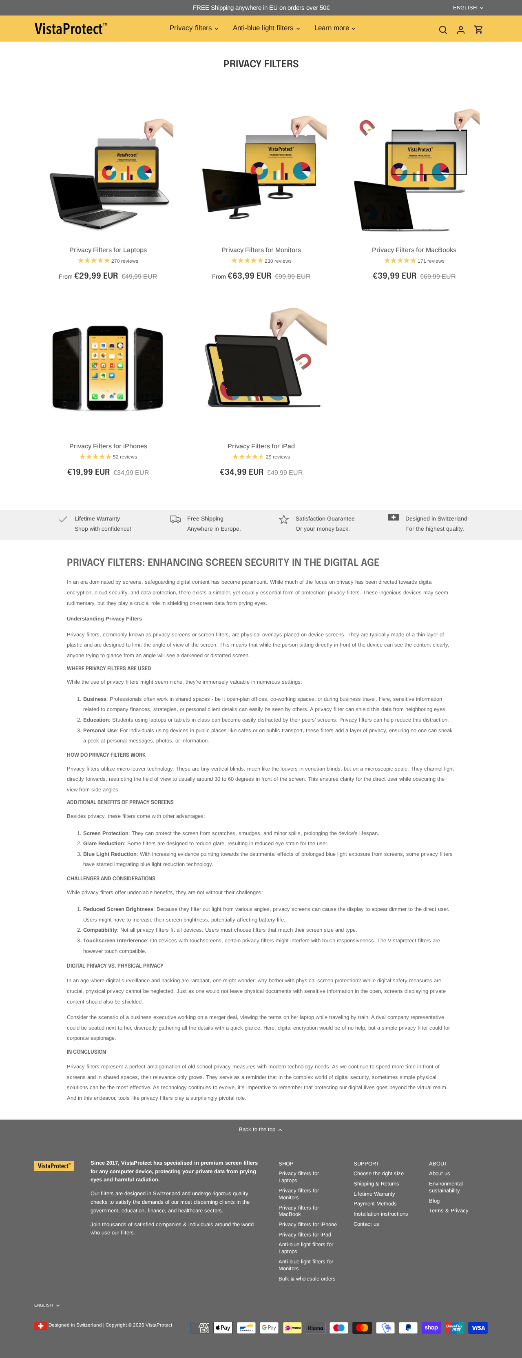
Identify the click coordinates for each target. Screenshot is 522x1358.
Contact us (366, 1224)
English (465, 7)
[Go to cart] (479, 29)
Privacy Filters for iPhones (108, 446)
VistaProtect (159, 1324)
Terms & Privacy (449, 1210)
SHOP (286, 1164)
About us (439, 1173)
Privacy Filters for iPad (261, 446)
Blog (434, 1201)
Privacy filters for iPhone (308, 1224)
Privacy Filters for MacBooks (414, 249)
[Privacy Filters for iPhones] (108, 369)
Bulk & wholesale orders (307, 1279)
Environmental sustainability (446, 1187)
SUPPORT (366, 1164)
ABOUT (438, 1164)
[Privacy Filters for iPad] (261, 369)
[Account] (461, 29)
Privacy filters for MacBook (299, 1211)
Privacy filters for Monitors (299, 1194)
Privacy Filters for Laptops (108, 249)
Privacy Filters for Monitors (261, 249)
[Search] (443, 29)
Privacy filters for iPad (305, 1235)
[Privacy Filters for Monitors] (261, 173)
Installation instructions (381, 1214)
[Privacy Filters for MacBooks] (414, 173)
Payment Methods (375, 1204)
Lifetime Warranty (374, 1194)
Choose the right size (379, 1173)
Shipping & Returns (376, 1184)
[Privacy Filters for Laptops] (108, 173)
